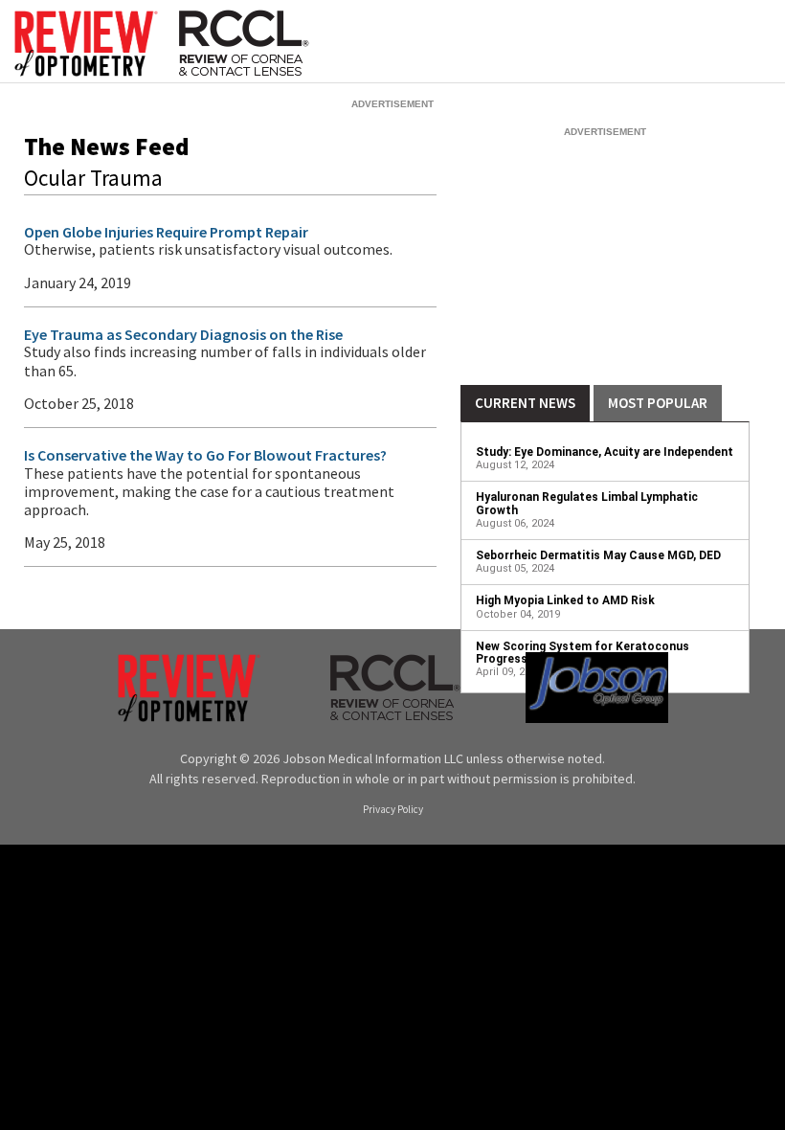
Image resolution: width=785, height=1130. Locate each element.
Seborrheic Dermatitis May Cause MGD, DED (598, 555)
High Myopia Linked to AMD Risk (565, 600)
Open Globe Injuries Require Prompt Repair (166, 231)
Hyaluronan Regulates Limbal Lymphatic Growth (587, 503)
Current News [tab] (525, 403)
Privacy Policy (393, 809)
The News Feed (106, 146)
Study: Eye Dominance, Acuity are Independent (604, 452)
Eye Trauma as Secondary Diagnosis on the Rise (183, 334)
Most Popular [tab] (657, 403)
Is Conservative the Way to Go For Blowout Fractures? (205, 454)
